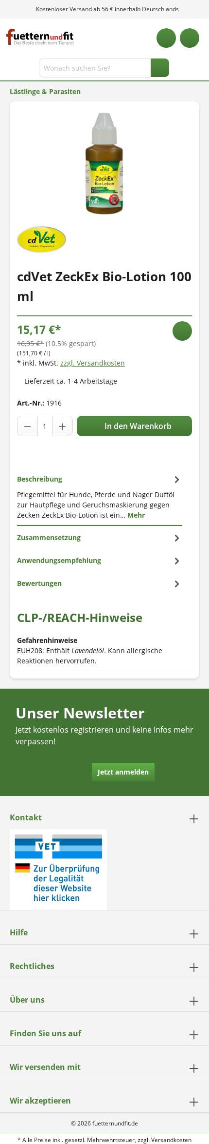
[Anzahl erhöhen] (62, 426)
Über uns (27, 999)
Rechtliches (32, 966)
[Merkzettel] (166, 38)
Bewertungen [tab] (39, 583)
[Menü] (8, 69)
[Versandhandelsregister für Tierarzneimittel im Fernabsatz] (58, 868)
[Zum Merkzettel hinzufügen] (182, 331)
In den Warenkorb (137, 426)
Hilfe (19, 932)
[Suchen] (160, 68)
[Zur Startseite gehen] (40, 36)
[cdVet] (41, 238)
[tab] (99, 496)
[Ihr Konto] (189, 38)
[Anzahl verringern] (27, 426)
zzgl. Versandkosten (92, 363)
